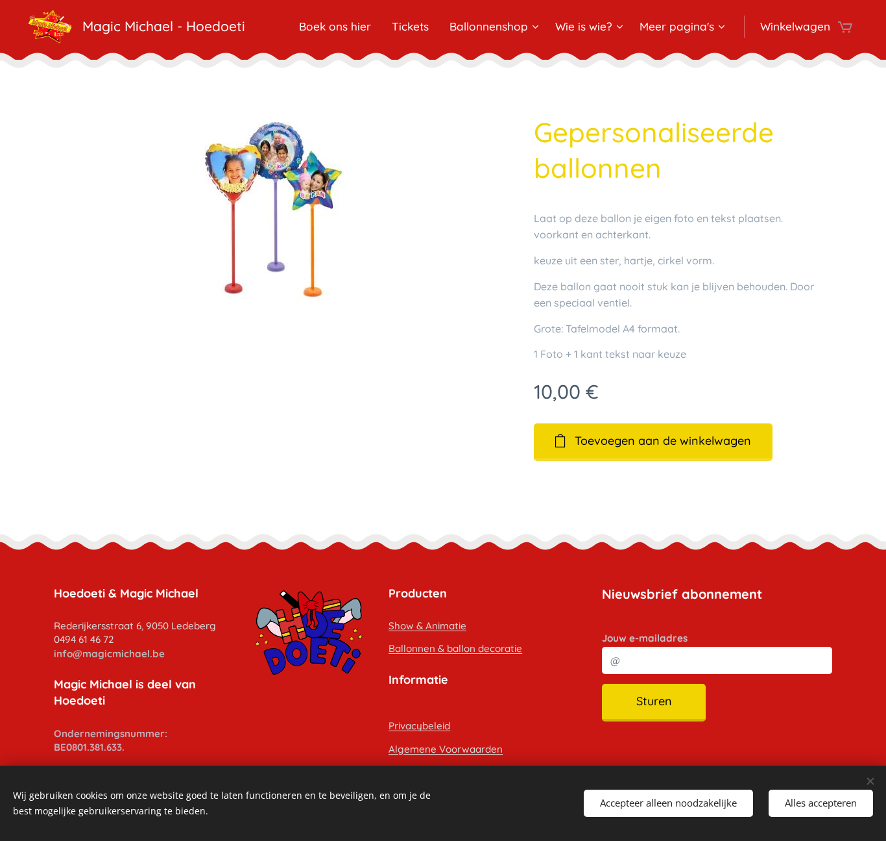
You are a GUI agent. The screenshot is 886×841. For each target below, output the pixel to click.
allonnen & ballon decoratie (458, 648)
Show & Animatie (427, 626)
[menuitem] (338, 26)
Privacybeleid (419, 726)
